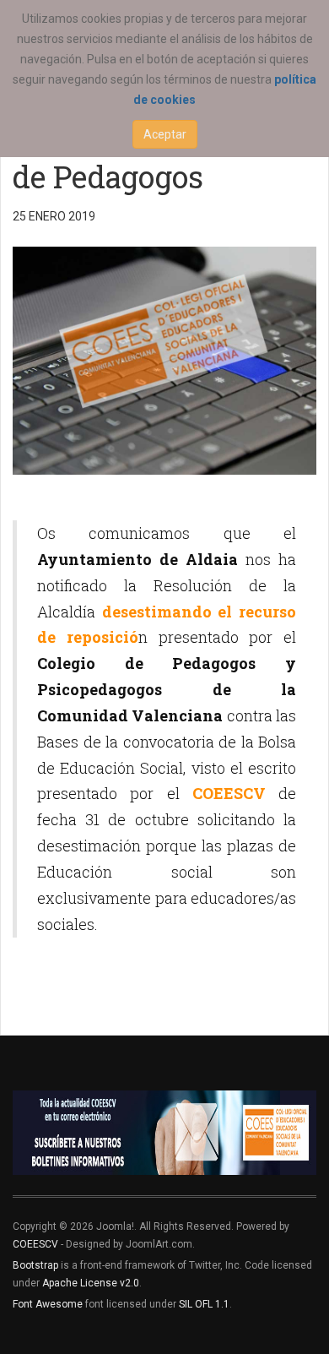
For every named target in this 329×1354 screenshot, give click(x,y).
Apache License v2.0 (90, 1283)
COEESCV (35, 1244)
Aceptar (164, 134)
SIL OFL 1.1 (204, 1304)
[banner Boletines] (164, 1132)
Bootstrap (35, 1265)
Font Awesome (48, 1304)
